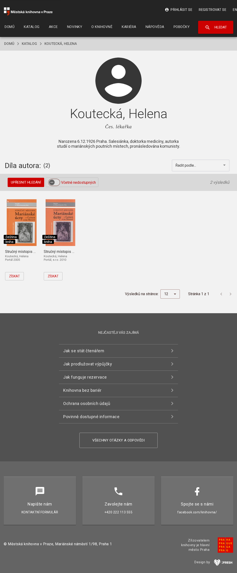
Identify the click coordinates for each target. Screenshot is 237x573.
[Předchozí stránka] (221, 294)
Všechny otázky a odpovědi (118, 440)
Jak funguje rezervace (85, 377)
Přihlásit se (178, 10)
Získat (14, 276)
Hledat (216, 27)
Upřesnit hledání (26, 182)
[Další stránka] (230, 294)
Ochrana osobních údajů (86, 403)
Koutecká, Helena (60, 44)
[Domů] (28, 11)
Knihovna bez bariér (82, 390)
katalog (29, 44)
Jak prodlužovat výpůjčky (87, 364)
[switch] (54, 182)
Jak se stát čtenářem (83, 350)
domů (9, 44)
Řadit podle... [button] (186, 165)
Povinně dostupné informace (91, 416)
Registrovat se (212, 10)
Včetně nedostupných (78, 182)
